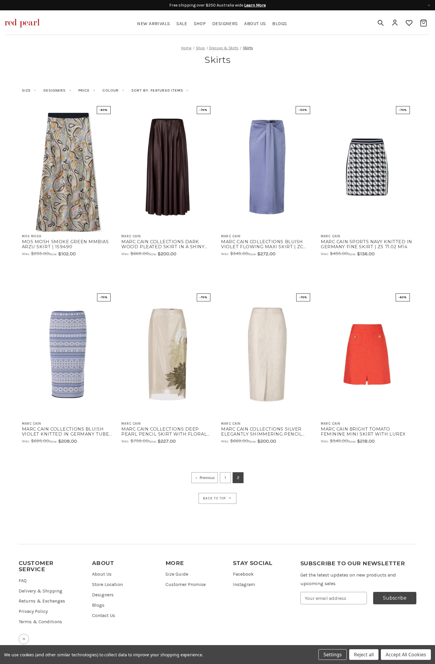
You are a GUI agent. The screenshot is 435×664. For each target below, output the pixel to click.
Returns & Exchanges (42, 601)
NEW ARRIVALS (153, 23)
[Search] (380, 22)
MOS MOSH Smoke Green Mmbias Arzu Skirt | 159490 (65, 244)
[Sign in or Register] (395, 22)
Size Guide (176, 574)
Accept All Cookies (406, 654)
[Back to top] (24, 639)
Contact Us (103, 615)
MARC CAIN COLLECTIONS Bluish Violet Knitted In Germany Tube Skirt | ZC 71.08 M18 (65, 432)
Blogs (98, 605)
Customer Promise (185, 584)
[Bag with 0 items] (424, 22)
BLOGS (279, 23)
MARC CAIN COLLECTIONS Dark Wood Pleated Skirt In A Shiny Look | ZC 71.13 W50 (162, 244)
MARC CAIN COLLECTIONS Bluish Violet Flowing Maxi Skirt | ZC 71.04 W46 (262, 244)
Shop (200, 23)
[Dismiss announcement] (429, 5)
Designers (225, 23)
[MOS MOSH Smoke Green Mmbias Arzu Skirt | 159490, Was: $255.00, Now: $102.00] (68, 167)
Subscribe (395, 598)
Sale (181, 23)
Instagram (244, 584)
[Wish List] (409, 22)
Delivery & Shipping (40, 591)
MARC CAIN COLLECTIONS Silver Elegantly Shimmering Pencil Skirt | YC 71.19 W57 (261, 432)
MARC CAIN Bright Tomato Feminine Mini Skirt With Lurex (363, 432)
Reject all (364, 654)
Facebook (243, 574)
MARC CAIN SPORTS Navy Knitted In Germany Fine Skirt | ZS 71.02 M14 (366, 244)
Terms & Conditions (40, 621)
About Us (255, 23)
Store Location (107, 584)
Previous (207, 477)
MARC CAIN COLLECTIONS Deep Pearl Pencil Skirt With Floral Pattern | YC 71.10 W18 (164, 432)
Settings (332, 654)
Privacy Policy (33, 611)
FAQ (23, 580)
